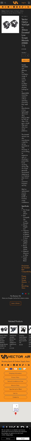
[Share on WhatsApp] (29, 294)
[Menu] (1, 2)
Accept (23, 438)
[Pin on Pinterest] (26, 294)
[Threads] (17, 7)
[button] (29, 3)
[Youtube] (8, 7)
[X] (25, 7)
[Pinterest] (20, 7)
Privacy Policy (9, 435)
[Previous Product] (2, 329)
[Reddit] (14, 7)
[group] (15, 339)
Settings (8, 438)
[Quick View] (4, 329)
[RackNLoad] (11, 365)
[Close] (29, 430)
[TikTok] (22, 7)
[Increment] (28, 55)
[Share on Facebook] (23, 294)
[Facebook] (3, 7)
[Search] (5, 2)
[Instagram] (5, 7)
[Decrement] (23, 55)
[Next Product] (29, 329)
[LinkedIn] (28, 7)
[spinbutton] (25, 55)
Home (3, 11)
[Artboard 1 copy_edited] (11, 7)
